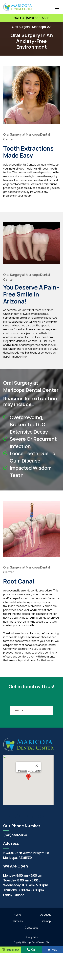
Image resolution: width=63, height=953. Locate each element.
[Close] (37, 766)
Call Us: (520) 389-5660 (31, 18)
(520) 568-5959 (15, 835)
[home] (17, 7)
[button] (56, 7)
